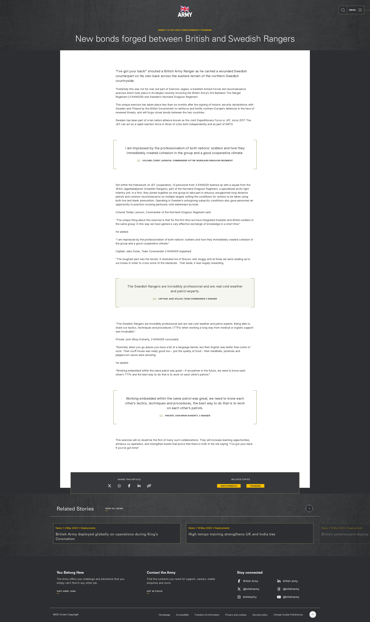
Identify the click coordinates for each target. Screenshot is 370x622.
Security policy (260, 614)
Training (255, 485)
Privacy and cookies (235, 614)
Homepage (164, 614)
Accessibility (182, 614)
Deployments (229, 485)
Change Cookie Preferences (288, 614)
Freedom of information (207, 614)
